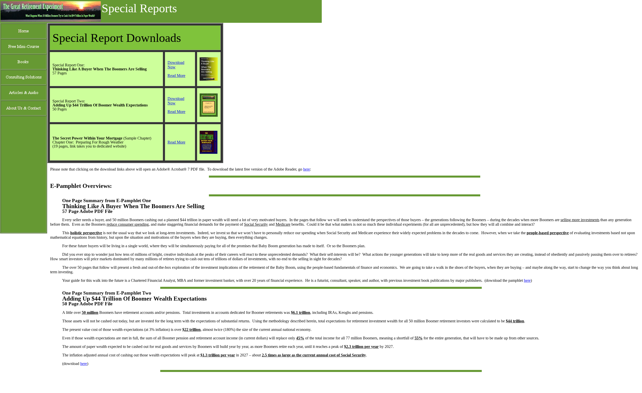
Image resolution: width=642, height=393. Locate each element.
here (306, 169)
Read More (176, 75)
